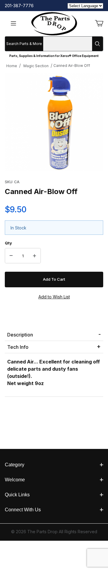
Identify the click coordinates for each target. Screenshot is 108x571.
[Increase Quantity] (34, 255)
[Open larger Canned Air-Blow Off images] (54, 122)
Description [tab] (20, 335)
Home (11, 66)
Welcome (15, 479)
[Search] (97, 44)
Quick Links (17, 494)
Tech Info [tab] (17, 347)
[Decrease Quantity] (11, 255)
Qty (8, 243)
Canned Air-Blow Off (71, 65)
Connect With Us (23, 509)
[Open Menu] (13, 24)
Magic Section (36, 66)
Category (14, 464)
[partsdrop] (54, 23)
